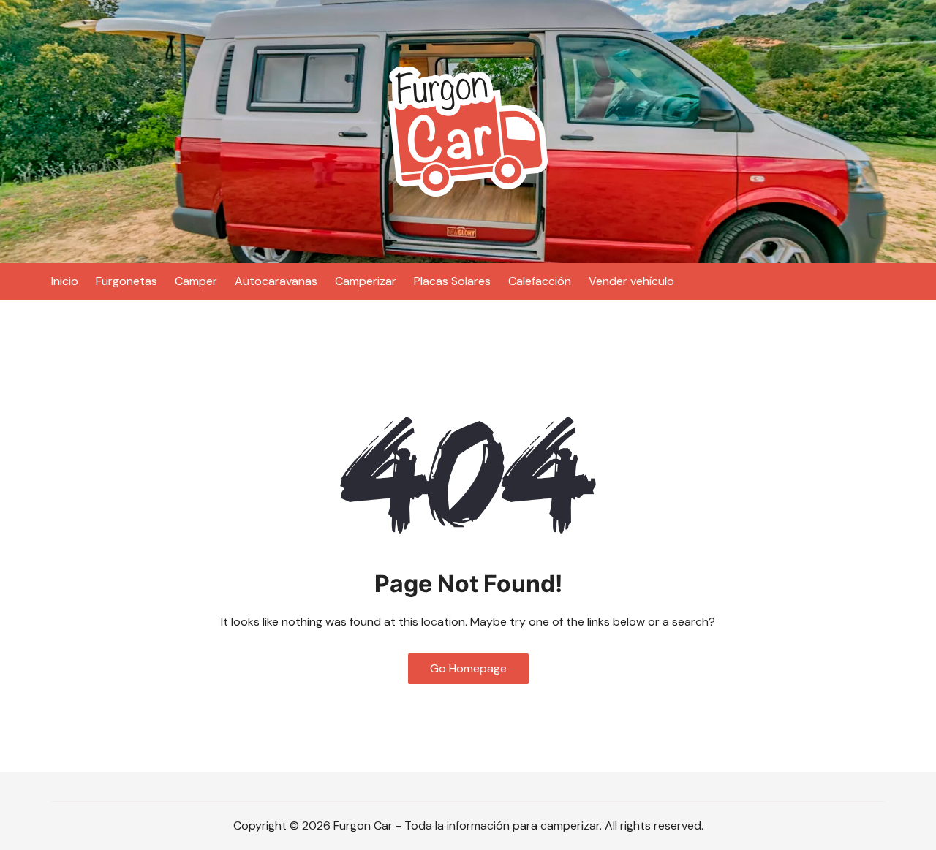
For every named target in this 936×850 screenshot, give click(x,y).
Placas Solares (452, 281)
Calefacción (539, 281)
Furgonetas (126, 281)
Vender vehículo (631, 281)
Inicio (64, 281)
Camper (196, 281)
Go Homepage (468, 668)
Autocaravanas (276, 281)
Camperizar (365, 281)
